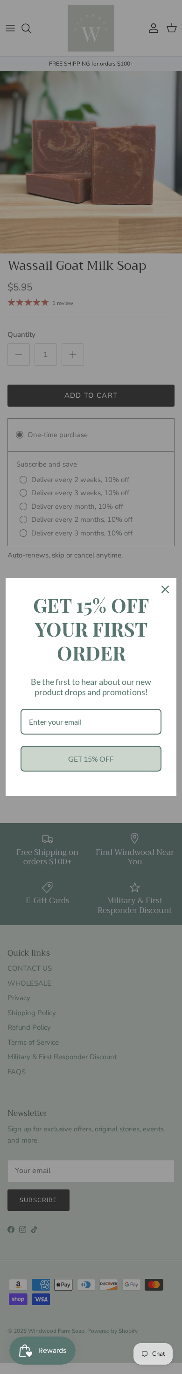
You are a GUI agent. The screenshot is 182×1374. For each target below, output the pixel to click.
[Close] (165, 589)
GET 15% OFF (91, 758)
